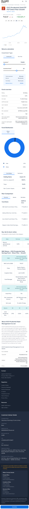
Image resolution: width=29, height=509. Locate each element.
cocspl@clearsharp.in (9, 486)
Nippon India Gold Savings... (10, 225)
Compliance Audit (5, 393)
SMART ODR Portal (6, 405)
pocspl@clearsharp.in (9, 479)
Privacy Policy (4, 397)
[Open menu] (26, 1)
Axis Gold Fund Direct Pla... (10, 219)
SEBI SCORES (4, 407)
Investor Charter (5, 385)
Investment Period (7, 68)
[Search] (22, 1)
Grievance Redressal (6, 387)
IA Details (3, 391)
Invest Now (14, 506)
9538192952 (6, 492)
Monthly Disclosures (5, 389)
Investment (5, 62)
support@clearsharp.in (6, 373)
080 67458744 (7, 478)
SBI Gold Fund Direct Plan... (10, 207)
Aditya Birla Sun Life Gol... (9, 213)
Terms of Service (5, 395)
